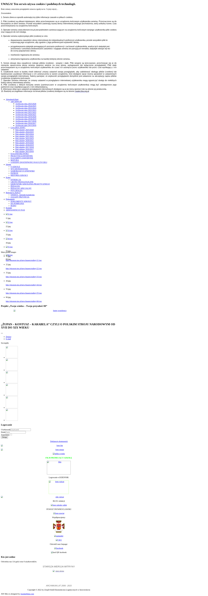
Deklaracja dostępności (59, 441)
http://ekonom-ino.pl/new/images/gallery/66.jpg (24, 301)
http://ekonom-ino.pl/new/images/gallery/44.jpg (24, 285)
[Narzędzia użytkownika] (2, 333)
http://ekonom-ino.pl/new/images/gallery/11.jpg (24, 260)
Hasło (3, 432)
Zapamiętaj (5, 435)
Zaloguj (4, 437)
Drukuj (8, 337)
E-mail (8, 339)
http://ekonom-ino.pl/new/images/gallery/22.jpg (24, 269)
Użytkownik (5, 430)
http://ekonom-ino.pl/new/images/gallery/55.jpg (24, 293)
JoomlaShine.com (27, 594)
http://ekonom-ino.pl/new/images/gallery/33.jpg (24, 277)
